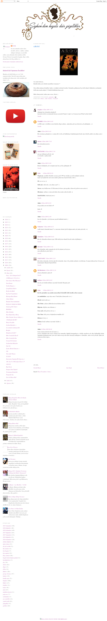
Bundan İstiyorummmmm (12, 301)
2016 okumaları (7, 530)
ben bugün (6, 551)
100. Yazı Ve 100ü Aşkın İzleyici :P (15, 361)
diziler (5, 564)
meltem (40, 280)
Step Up (8, 346)
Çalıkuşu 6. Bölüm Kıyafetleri (15, 435)
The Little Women (10, 354)
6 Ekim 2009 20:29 (48, 173)
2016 (6, 246)
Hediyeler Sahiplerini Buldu (13, 304)
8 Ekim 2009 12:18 (51, 270)
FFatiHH (40, 121)
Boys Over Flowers (12, 447)
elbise (4, 569)
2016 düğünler (7, 528)
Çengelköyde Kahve (11, 288)
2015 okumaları (7, 526)
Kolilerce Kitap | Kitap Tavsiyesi (15, 497)
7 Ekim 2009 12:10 (50, 258)
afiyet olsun (6, 544)
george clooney (7, 574)
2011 (6, 260)
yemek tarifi (6, 601)
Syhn (39, 173)
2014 (6, 252)
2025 (6, 222)
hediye (5, 576)
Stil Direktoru (41, 270)
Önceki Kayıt (100, 368)
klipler (5, 583)
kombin (5, 585)
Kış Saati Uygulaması (11, 294)
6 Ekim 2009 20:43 (46, 203)
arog (42, 98)
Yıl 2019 (8, 356)
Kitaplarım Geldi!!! (11, 333)
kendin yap (6, 578)
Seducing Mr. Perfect (11, 307)
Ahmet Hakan (9, 299)
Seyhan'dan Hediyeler (12, 343)
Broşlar (8, 330)
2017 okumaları (7, 535)
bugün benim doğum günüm (10, 558)
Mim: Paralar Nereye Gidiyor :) (14, 317)
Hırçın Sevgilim (10, 322)
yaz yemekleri (6, 599)
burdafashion (6, 560)
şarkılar (5, 606)
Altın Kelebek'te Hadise (13, 411)
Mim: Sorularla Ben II (12, 335)
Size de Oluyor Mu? (11, 377)
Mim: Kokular (10, 312)
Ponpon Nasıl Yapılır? (12, 369)
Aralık (8, 267)
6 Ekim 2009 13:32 (48, 109)
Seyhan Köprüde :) (11, 325)
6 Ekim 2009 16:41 (46, 131)
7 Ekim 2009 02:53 (48, 226)
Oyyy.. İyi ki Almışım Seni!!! (13, 275)
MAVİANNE (41, 151)
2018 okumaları (7, 539)
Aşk (7, 351)
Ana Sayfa (69, 368)
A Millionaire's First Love (13, 278)
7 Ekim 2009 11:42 (48, 247)
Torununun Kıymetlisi (11, 372)
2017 (6, 244)
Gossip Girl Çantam (11, 341)
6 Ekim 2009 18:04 (46, 163)
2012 (6, 257)
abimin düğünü (7, 542)
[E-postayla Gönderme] (55, 97)
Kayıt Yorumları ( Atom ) (44, 371)
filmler (55, 98)
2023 (6, 227)
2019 (6, 238)
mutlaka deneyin (7, 592)
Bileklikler (9, 309)
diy (4, 562)
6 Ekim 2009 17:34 (50, 151)
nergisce (40, 109)
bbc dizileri (6, 548)
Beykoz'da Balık (10, 291)
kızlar (4, 587)
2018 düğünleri (7, 537)
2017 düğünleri (7, 532)
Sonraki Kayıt (37, 368)
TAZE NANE (41, 258)
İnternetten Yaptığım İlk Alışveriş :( (15, 359)
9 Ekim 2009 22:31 (48, 290)
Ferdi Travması (11, 459)
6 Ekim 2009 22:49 (46, 216)
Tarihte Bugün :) (10, 286)
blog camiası (6, 555)
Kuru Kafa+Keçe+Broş (12, 314)
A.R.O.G (37, 46)
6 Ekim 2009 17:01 (47, 141)
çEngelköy (6, 603)
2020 (6, 235)
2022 (6, 230)
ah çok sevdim (7, 546)
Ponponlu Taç (10, 374)
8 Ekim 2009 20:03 (47, 280)
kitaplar (5, 580)
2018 (6, 241)
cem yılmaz (48, 98)
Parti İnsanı (9, 283)
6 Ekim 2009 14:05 (48, 121)
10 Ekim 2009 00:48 (46, 329)
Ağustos (9, 383)
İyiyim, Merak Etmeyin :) (12, 348)
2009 (6, 265)
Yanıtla (39, 116)
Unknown (40, 227)
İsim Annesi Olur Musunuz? (13, 280)
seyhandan (6, 596)
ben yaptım (6, 553)
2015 (6, 249)
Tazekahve (40, 237)
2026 (6, 219)
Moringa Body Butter (11, 296)
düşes (4, 567)
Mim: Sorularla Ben (11, 338)
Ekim (8, 273)
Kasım (8, 270)
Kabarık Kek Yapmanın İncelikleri (13, 70)
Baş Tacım (9, 367)
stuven (39, 141)
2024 (6, 225)
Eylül (8, 380)
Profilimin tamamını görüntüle (13, 61)
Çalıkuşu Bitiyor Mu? (13, 423)
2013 (6, 254)
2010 (6, 262)
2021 (6, 233)
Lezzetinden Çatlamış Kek (13, 328)
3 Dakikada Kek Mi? (11, 320)
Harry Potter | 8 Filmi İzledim (15, 508)
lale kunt (40, 247)
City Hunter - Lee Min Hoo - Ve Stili (16, 485)
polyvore (5, 594)
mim (4, 590)
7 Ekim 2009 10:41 (49, 236)
